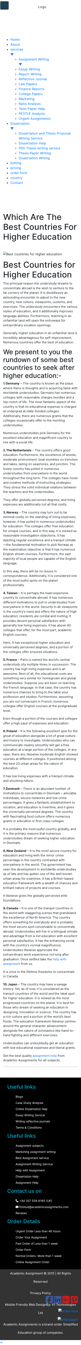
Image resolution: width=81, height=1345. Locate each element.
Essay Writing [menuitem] (29, 69)
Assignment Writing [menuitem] (34, 61)
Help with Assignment (30, 1170)
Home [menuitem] (15, 39)
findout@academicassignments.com (43, 1207)
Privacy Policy (40, 1293)
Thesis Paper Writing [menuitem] (35, 153)
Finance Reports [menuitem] (31, 89)
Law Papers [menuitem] (28, 84)
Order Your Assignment (31, 1237)
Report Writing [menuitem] (30, 74)
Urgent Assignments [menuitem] (34, 118)
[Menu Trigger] (4, 5)
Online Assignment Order (32, 1262)
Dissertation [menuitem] (19, 125)
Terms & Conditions (29, 1127)
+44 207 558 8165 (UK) (35, 1200)
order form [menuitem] (18, 173)
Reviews (21, 1213)
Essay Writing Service (30, 1115)
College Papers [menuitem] (31, 94)
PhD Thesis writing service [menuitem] (39, 148)
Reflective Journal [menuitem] (33, 79)
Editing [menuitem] (15, 163)
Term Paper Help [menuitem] (32, 109)
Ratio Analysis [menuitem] (30, 104)
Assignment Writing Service (34, 1164)
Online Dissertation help (32, 1109)
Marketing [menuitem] (26, 99)
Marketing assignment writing (36, 1151)
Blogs (19, 1096)
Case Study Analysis (29, 1103)
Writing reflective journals (33, 1121)
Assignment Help (27, 1182)
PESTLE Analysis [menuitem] (32, 114)
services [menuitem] (16, 51)
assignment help (45, 1056)
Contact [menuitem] (16, 183)
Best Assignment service (32, 1158)
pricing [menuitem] (15, 168)
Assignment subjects (30, 1145)
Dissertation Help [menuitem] (32, 143)
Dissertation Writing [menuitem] (34, 158)
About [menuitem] (15, 44)
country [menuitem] (16, 178)
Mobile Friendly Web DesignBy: (28, 1305)
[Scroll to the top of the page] (1, 1342)
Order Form (23, 1249)
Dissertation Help (27, 1176)
